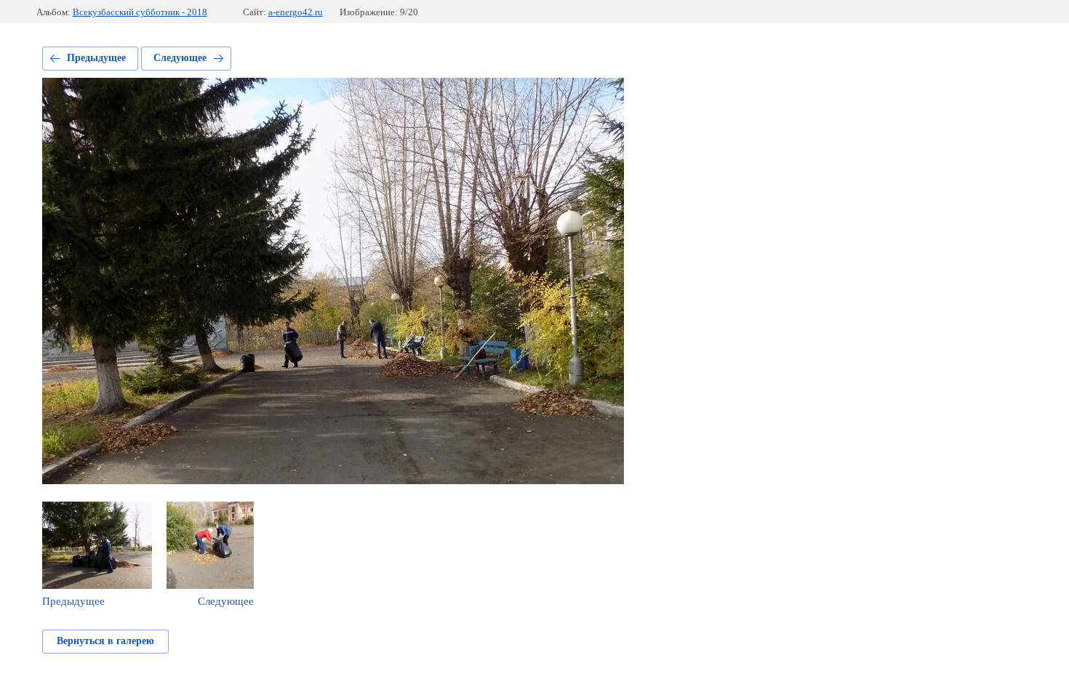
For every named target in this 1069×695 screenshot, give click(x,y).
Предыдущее (96, 57)
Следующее (180, 57)
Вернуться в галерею (105, 640)
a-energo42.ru (295, 12)
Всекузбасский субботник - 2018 (140, 12)
